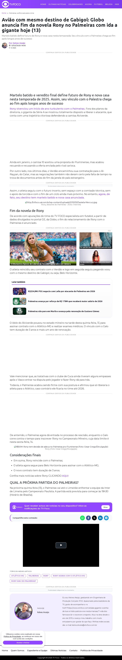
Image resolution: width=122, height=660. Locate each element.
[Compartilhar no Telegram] (106, 518)
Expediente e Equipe (37, 650)
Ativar (105, 507)
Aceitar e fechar (23, 643)
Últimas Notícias (57, 4)
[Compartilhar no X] (94, 518)
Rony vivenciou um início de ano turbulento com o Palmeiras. (48, 108)
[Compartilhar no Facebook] (88, 518)
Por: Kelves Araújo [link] (17, 43)
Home (43, 4)
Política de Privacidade (91, 650)
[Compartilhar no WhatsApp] (82, 518)
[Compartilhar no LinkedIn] (100, 518)
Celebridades (75, 4)
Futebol (98, 4)
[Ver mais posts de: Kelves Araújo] (5, 45)
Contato (73, 650)
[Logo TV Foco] (11, 4)
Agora (88, 4)
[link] (23, 611)
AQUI (65, 475)
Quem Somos (17, 650)
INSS (117, 4)
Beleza (108, 4)
